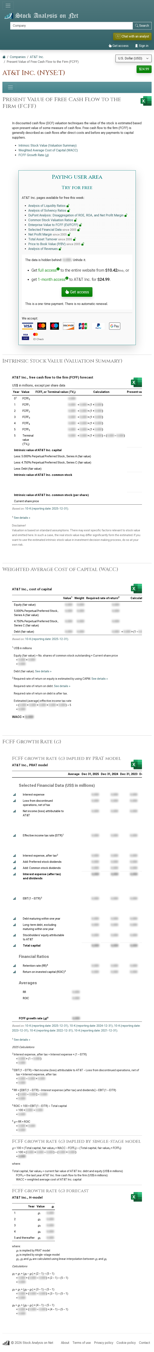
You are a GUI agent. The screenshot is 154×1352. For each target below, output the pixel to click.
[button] (14, 795)
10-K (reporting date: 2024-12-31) (91, 1025)
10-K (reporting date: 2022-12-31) (51, 1030)
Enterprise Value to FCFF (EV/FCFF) (53, 225)
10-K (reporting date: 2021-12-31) (95, 1030)
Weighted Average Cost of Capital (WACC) (48, 150)
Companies (18, 57)
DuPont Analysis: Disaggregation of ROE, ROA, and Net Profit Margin (76, 215)
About (65, 1343)
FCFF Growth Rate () (33, 155)
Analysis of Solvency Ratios (47, 210)
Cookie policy (126, 1343)
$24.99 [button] (144, 69)
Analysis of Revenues (43, 249)
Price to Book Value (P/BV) (54, 244)
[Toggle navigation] (8, 6)
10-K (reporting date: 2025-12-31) (46, 508)
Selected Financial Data (52, 230)
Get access (120, 46)
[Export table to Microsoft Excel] (136, 382)
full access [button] (47, 270)
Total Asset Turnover (50, 239)
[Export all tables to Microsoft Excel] (146, 101)
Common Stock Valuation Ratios (51, 220)
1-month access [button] (51, 279)
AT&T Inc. (37, 57)
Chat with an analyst (133, 36)
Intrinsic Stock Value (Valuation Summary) (47, 145)
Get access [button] (79, 292)
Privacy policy (103, 1343)
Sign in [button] (143, 46)
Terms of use (81, 1343)
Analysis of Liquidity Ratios (47, 206)
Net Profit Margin (47, 234)
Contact (144, 1343)
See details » (22, 517)
